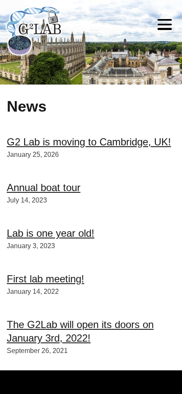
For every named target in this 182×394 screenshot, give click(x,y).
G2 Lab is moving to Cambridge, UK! (89, 142)
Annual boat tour (43, 187)
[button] (165, 26)
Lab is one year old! (50, 233)
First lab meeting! (45, 279)
